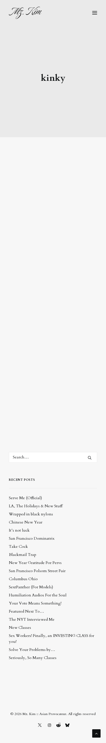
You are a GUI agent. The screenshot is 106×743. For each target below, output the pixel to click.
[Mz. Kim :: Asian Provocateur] (25, 13)
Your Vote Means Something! (35, 603)
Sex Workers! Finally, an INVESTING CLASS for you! (51, 638)
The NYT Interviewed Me (31, 619)
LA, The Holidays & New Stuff (35, 506)
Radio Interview (39, 255)
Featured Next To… (26, 611)
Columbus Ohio (23, 579)
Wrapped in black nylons (31, 514)
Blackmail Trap (22, 554)
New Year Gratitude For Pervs (35, 562)
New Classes (20, 627)
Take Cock (18, 546)
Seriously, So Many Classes (32, 657)
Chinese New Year (25, 522)
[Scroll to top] (96, 733)
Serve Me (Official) (25, 498)
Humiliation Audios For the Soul (38, 595)
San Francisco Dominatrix (31, 538)
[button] (94, 13)
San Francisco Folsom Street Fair (37, 571)
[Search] (53, 457)
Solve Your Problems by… (32, 649)
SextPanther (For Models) (31, 587)
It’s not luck (19, 530)
